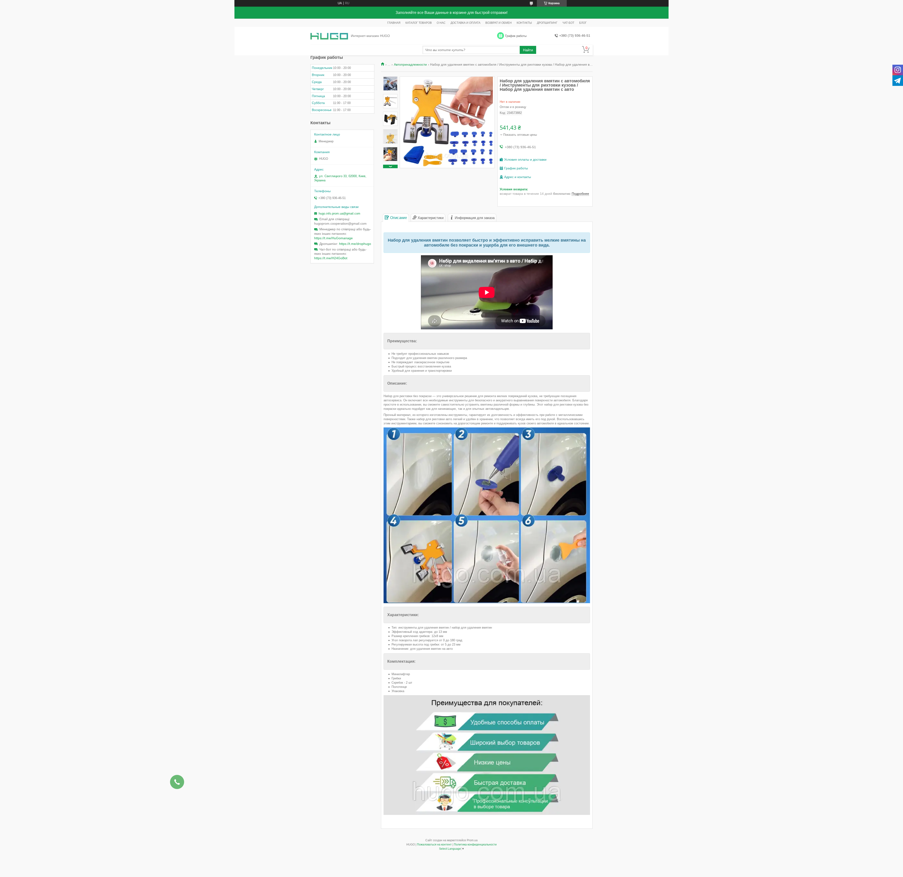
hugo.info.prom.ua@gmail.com (339, 213)
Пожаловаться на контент (434, 844)
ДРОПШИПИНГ (547, 22)
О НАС (441, 22)
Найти (528, 50)
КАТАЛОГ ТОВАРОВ (418, 22)
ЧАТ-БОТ (568, 22)
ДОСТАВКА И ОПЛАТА (465, 22)
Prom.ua (472, 840)
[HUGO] (329, 36)
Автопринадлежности (410, 64)
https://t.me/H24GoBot (330, 258)
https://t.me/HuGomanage (333, 238)
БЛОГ (583, 22)
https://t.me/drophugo (355, 244)
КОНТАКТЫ (524, 22)
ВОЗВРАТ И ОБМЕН (498, 22)
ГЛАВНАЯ (393, 22)
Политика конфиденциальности (475, 844)
